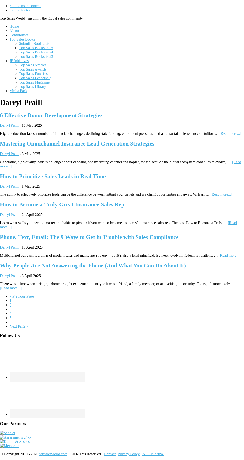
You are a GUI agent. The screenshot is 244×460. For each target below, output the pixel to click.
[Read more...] (230, 133)
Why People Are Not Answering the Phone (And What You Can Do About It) (93, 265)
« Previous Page (22, 296)
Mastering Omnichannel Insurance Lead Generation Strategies (77, 144)
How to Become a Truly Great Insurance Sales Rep (62, 204)
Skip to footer (20, 10)
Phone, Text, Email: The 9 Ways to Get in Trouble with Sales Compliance (89, 237)
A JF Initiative (153, 454)
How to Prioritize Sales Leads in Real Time (53, 176)
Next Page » (19, 326)
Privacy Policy (129, 454)
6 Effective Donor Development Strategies (51, 115)
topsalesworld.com (53, 454)
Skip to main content (25, 6)
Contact (110, 454)
